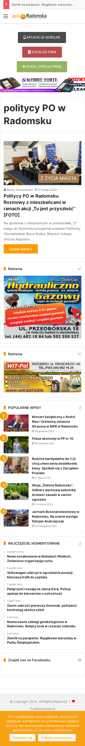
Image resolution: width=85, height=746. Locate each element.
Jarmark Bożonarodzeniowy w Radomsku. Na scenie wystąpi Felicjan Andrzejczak (55, 516)
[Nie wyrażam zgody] (79, 728)
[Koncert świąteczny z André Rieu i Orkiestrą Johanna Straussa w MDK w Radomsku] (16, 423)
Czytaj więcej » (20, 249)
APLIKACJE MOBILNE (43, 37)
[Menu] (5, 18)
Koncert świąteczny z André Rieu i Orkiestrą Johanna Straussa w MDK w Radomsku (55, 421)
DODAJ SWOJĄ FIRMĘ (43, 66)
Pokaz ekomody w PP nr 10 (52, 438)
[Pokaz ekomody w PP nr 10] (16, 444)
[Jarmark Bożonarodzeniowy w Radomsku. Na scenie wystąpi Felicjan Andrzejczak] (16, 517)
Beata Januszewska (20, 189)
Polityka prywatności (57, 737)
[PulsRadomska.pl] (29, 16)
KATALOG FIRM (43, 52)
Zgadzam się (22, 737)
